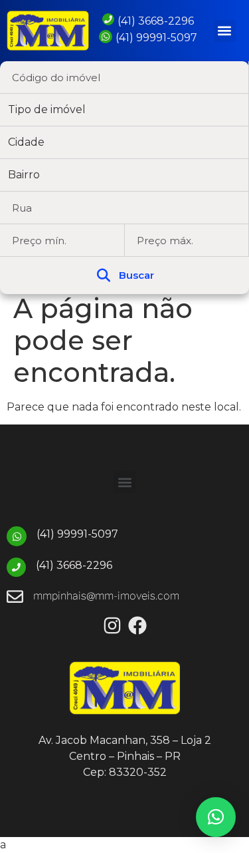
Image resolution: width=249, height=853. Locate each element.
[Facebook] (137, 625)
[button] (225, 31)
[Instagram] (112, 625)
